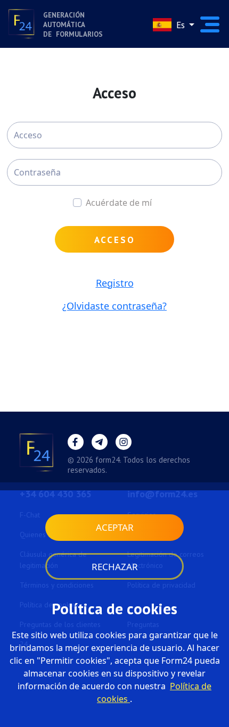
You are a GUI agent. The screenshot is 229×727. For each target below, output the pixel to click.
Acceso (114, 240)
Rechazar (115, 567)
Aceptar (115, 527)
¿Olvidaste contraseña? (114, 305)
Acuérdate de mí (119, 202)
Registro (115, 283)
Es (180, 25)
